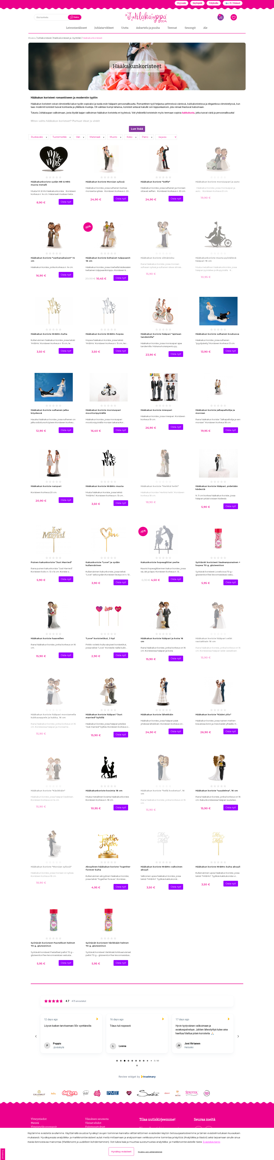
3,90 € (95, 583)
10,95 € (206, 277)
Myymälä (181, 3)
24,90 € (95, 199)
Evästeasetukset (95, 1126)
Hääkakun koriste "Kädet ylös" (213, 714)
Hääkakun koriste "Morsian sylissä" (51, 866)
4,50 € (151, 580)
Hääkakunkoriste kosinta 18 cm (104, 790)
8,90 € (40, 202)
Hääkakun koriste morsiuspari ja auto (218, 181)
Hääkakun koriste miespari (156, 410)
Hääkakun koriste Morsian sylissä (105, 181)
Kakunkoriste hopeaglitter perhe (160, 562)
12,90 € (41, 430)
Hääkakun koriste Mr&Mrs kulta (49, 334)
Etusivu (32, 38)
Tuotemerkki (59, 137)
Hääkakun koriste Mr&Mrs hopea (105, 334)
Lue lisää (137, 128)
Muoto (114, 137)
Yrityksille (213, 3)
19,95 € (205, 430)
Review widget (127, 1076)
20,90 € (41, 500)
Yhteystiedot (39, 1119)
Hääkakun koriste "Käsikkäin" (48, 790)
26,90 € (150, 427)
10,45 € (95, 278)
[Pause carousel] (137, 1065)
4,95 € (95, 887)
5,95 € (205, 583)
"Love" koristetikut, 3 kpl (100, 638)
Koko (130, 137)
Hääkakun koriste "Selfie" (155, 181)
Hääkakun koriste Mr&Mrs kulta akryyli (218, 866)
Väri (78, 137)
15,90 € (151, 273)
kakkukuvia (188, 112)
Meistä (35, 1122)
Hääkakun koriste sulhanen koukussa (217, 334)
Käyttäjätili (197, 3)
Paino (145, 137)
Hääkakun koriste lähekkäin (157, 714)
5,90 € (205, 506)
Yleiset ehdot (93, 1122)
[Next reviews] (238, 1036)
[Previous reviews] (36, 1036)
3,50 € (41, 351)
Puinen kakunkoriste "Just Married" (51, 562)
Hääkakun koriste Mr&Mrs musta (105, 486)
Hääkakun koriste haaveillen (47, 638)
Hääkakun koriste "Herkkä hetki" (160, 486)
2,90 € (95, 656)
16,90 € (41, 275)
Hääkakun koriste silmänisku (157, 258)
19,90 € (206, 197)
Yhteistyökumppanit (44, 1126)
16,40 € (96, 430)
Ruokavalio (37, 137)
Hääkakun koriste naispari (46, 486)
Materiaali (95, 137)
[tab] (117, 1061)
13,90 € (206, 351)
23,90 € (151, 354)
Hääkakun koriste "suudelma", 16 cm (217, 790)
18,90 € (151, 502)
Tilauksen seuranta (97, 1119)
